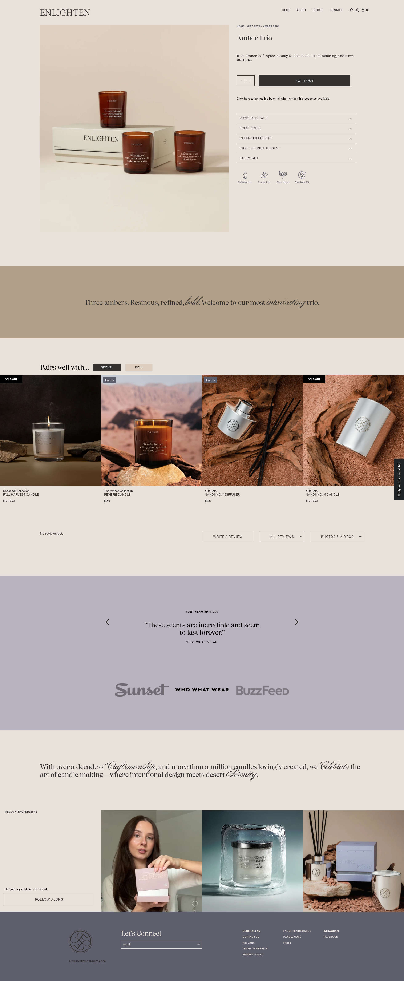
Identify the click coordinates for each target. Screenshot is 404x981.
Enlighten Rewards (297, 930)
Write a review (228, 537)
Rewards (337, 10)
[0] (363, 12)
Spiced (107, 367)
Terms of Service (255, 948)
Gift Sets (253, 26)
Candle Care (292, 936)
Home (241, 26)
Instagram (331, 930)
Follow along (49, 899)
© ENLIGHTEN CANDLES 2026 (87, 961)
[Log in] (357, 12)
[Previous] (107, 622)
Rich (139, 367)
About (301, 10)
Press (287, 942)
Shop (286, 10)
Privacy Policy (253, 954)
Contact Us (251, 936)
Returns (249, 942)
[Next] (297, 622)
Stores (318, 10)
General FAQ (252, 930)
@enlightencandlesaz (21, 811)
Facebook (331, 936)
